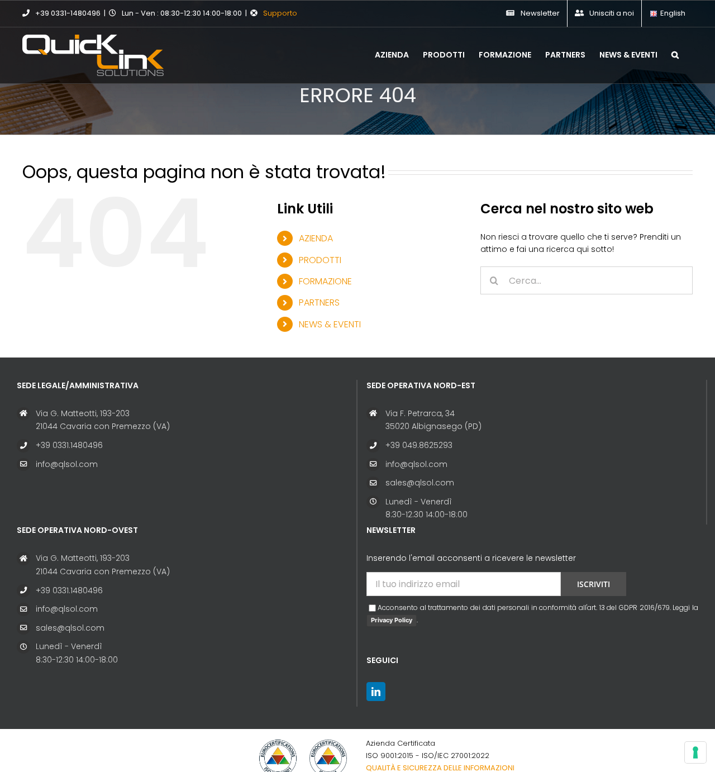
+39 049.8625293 (418, 445)
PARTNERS (319, 302)
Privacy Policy (391, 620)
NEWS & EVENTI (330, 324)
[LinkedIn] (375, 691)
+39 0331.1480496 (69, 445)
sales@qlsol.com (419, 482)
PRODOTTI (320, 260)
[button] (675, 53)
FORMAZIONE (325, 281)
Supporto (280, 13)
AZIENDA (316, 238)
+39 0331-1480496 (68, 13)
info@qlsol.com (67, 464)
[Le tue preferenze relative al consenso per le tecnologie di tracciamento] (695, 752)
